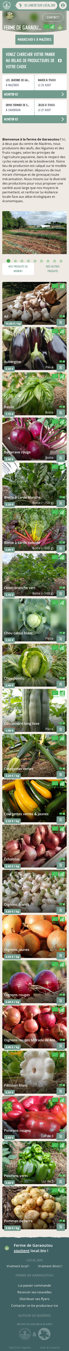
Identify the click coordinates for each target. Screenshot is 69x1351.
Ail (6, 316)
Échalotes (12, 859)
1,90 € (9, 730)
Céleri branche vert (19, 587)
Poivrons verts (16, 1175)
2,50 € (9, 640)
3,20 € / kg (12, 776)
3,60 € (9, 1137)
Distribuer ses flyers (34, 1299)
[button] (15, 5)
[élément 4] (35, 261)
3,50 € (9, 1092)
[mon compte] (63, 5)
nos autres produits (52, 269)
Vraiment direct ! (50, 1266)
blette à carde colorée (22, 542)
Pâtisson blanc (16, 1085)
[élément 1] (15, 261)
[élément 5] (41, 261)
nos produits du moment (18, 269)
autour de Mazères (34, 1315)
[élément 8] (61, 261)
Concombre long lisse (21, 723)
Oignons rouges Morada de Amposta (32, 1040)
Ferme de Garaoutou (34, 1275)
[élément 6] (48, 261)
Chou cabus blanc (18, 633)
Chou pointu (14, 678)
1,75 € (9, 414)
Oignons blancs (16, 904)
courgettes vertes (18, 768)
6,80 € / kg (12, 866)
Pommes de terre (18, 1221)
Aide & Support (50, 1347)
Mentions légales (20, 1347)
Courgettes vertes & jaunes (26, 814)
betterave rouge (17, 452)
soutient (22, 1250)
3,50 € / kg (12, 957)
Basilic (9, 407)
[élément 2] (22, 261)
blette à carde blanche (22, 497)
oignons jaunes (16, 949)
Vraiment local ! (18, 1266)
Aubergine (12, 361)
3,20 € (9, 504)
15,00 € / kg (13, 323)
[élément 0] (8, 261)
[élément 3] (28, 261)
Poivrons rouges (17, 1130)
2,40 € (9, 459)
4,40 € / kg (12, 1002)
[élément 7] (54, 261)
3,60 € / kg (12, 911)
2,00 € (9, 550)
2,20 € (9, 369)
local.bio (34, 1260)
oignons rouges (17, 994)
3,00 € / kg (12, 1228)
